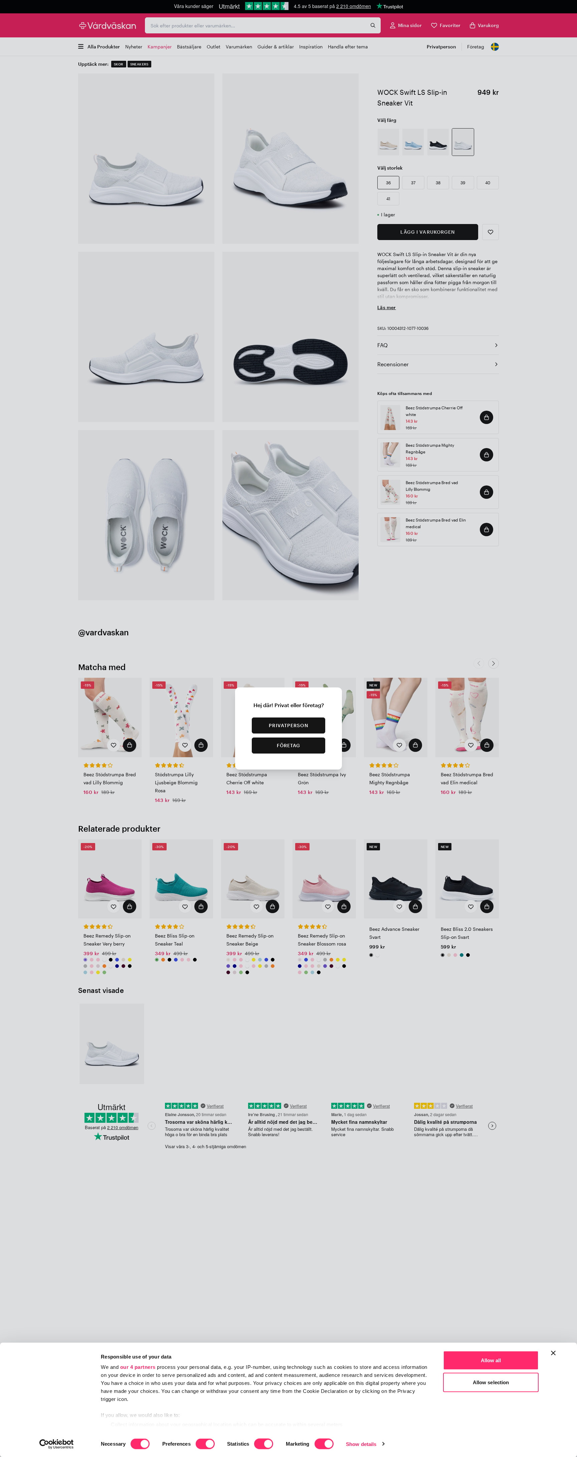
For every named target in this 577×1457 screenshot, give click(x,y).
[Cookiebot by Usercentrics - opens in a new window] (56, 1444)
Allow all (491, 1360)
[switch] (205, 1444)
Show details (361, 1444)
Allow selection (491, 1382)
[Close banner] (553, 1353)
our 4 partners (138, 1367)
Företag (289, 745)
